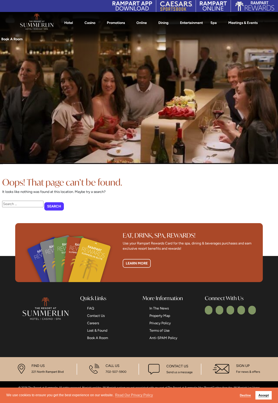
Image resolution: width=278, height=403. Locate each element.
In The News (159, 308)
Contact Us (96, 316)
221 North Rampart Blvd (47, 371)
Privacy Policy (160, 323)
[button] (271, 39)
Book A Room (97, 338)
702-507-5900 (116, 371)
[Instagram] (230, 310)
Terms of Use (159, 330)
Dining (163, 23)
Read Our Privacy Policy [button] (134, 395)
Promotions (116, 23)
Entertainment (191, 23)
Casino (89, 23)
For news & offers (248, 371)
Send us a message (179, 372)
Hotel (68, 23)
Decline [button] (245, 395)
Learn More (137, 263)
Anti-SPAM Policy (163, 338)
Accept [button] (263, 395)
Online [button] (141, 23)
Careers (93, 323)
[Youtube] (241, 310)
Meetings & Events (243, 23)
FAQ (90, 308)
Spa (213, 23)
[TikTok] (252, 310)
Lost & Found (97, 330)
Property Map (159, 316)
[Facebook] (208, 310)
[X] (219, 310)
